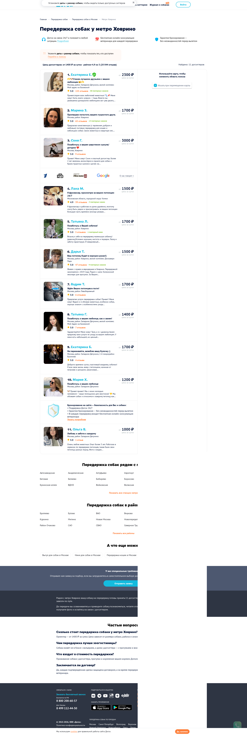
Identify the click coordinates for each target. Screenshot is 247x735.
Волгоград (121, 724)
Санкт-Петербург (106, 724)
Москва (92, 724)
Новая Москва (103, 519)
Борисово (129, 478)
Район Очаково (47, 525)
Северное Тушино (133, 525)
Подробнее (63, 41)
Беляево (72, 478)
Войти (183, 4)
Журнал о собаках (159, 4)
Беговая (44, 478)
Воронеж (132, 724)
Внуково (128, 513)
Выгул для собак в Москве (55, 555)
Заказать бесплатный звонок (71, 694)
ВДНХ (71, 484)
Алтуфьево (101, 472)
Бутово (71, 513)
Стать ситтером (139, 4)
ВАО (98, 513)
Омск (125, 727)
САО (70, 525)
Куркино (44, 519)
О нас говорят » (127, 175)
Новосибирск (114, 727)
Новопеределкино (133, 519)
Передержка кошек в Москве (121, 555)
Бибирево (101, 478)
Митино (72, 519)
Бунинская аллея (48, 484)
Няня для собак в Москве (87, 555)
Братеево (44, 513)
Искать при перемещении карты (174, 85)
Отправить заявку (123, 583)
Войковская (102, 484)
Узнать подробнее (76, 419)
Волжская (129, 484)
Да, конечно (182, 731)
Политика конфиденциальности (70, 725)
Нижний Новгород (97, 727)
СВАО (98, 525)
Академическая (75, 472)
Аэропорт (129, 472)
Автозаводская (47, 472)
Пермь (133, 727)
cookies (74, 731)
